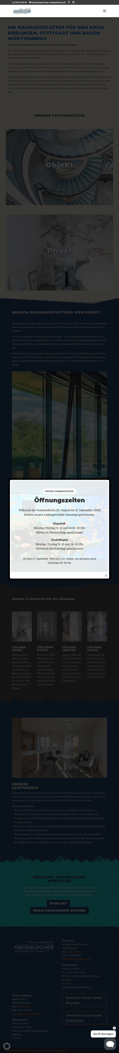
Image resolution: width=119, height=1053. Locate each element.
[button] (7, 1046)
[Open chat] (110, 1044)
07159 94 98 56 (20, 2)
